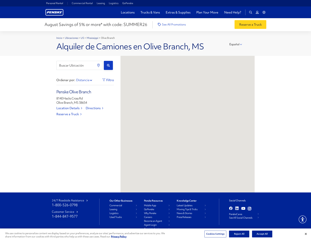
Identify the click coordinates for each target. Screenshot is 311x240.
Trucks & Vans (150, 12)
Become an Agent (153, 221)
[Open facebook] (231, 209)
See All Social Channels (240, 217)
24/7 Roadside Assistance (68, 200)
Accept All (262, 233)
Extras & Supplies (178, 12)
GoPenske (127, 3)
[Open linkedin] (237, 209)
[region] (155, 234)
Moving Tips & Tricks (187, 209)
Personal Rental (54, 3)
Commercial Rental (82, 3)
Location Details (68, 108)
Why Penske (150, 213)
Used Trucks (115, 217)
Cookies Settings (215, 233)
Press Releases (184, 217)
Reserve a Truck (67, 114)
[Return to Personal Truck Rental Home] (54, 12)
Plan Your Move (207, 12)
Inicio (59, 38)
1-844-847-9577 (65, 216)
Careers (148, 217)
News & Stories (184, 213)
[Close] (305, 233)
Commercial (115, 205)
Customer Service (63, 212)
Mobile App (150, 205)
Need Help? (232, 12)
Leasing (101, 3)
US (83, 38)
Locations (128, 12)
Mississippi (93, 38)
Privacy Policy (119, 236)
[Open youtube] (243, 209)
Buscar (108, 65)
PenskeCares (235, 214)
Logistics (113, 3)
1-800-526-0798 (65, 205)
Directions (93, 108)
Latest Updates (184, 205)
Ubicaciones (72, 38)
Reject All (239, 233)
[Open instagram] (249, 209)
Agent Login (150, 225)
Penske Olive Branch (73, 92)
